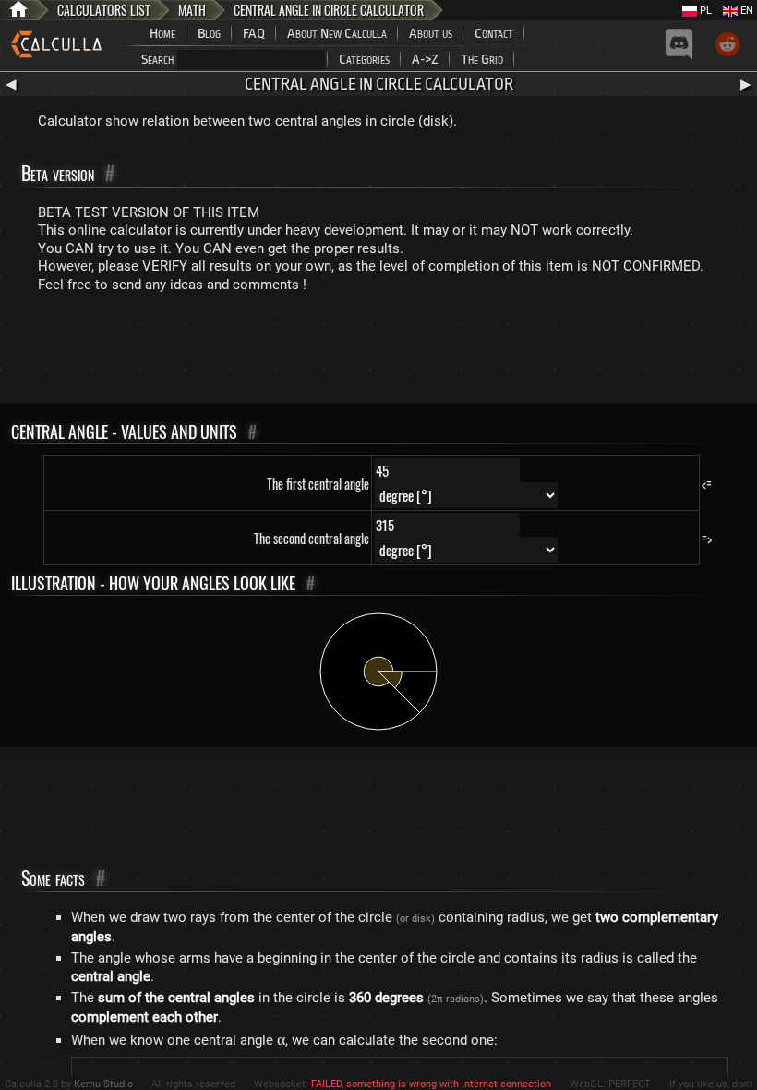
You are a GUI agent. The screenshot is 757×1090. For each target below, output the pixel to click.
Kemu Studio (103, 1084)
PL (704, 11)
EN (745, 11)
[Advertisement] (378, 352)
